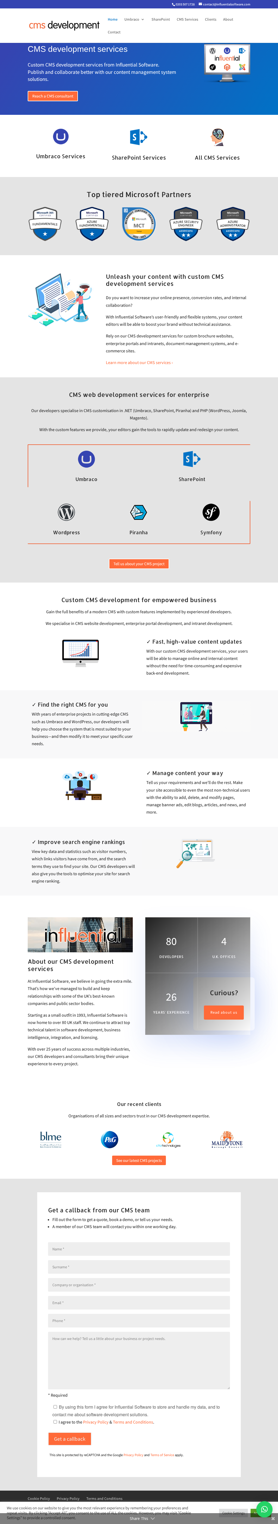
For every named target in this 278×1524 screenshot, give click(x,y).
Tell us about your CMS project (139, 563)
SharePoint (160, 19)
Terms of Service (162, 1455)
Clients (210, 19)
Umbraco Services (60, 156)
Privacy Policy (96, 1422)
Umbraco (131, 19)
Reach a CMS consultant (52, 96)
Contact (114, 32)
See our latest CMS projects (139, 1160)
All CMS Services (217, 157)
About (228, 19)
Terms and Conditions (133, 1422)
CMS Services (187, 19)
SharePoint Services (139, 157)
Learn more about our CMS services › (139, 362)
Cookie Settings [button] (233, 1513)
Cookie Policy (39, 1498)
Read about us (223, 1012)
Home (113, 19)
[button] (264, 1509)
